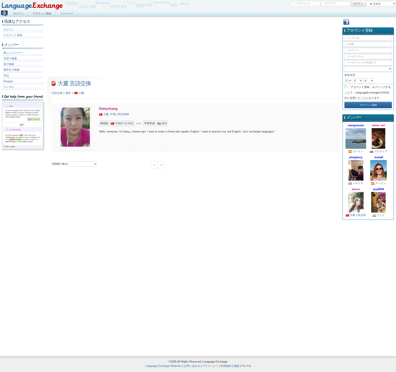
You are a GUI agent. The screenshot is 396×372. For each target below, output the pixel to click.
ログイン (18, 13)
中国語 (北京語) (123, 123)
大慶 (105, 114)
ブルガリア (380, 151)
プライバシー (210, 365)
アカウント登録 (42, 13)
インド (380, 215)
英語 (164, 123)
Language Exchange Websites (163, 365)
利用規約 (226, 365)
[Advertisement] (368, 286)
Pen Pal (246, 365)
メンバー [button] (65, 13)
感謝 (236, 365)
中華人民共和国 (119, 114)
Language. (31, 5)
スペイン (357, 151)
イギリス (357, 183)
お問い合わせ (192, 365)
